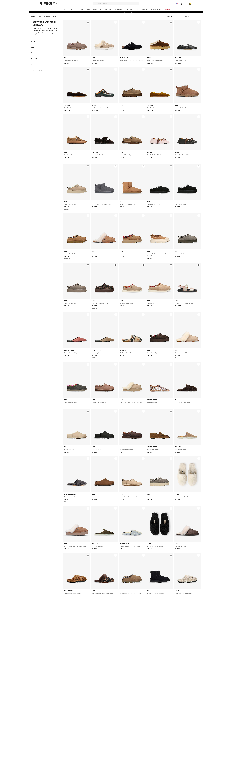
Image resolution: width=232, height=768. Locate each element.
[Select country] (177, 3)
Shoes (40, 16)
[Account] (181, 3)
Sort (186, 16)
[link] (76, 60)
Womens (47, 16)
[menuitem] (63, 9)
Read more (36, 35)
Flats (54, 16)
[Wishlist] (186, 3)
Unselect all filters (38, 71)
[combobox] (117, 4)
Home (33, 16)
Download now (126, 12)
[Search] (95, 3)
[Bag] (190, 3)
